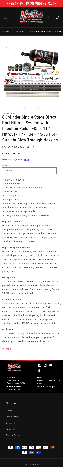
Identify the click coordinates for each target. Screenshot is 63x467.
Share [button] (8, 349)
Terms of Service (13, 435)
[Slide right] (38, 107)
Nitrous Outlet (34, 464)
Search (9, 411)
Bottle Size (7, 165)
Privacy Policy (12, 417)
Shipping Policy (12, 423)
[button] (5, 17)
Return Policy (11, 429)
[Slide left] (25, 107)
